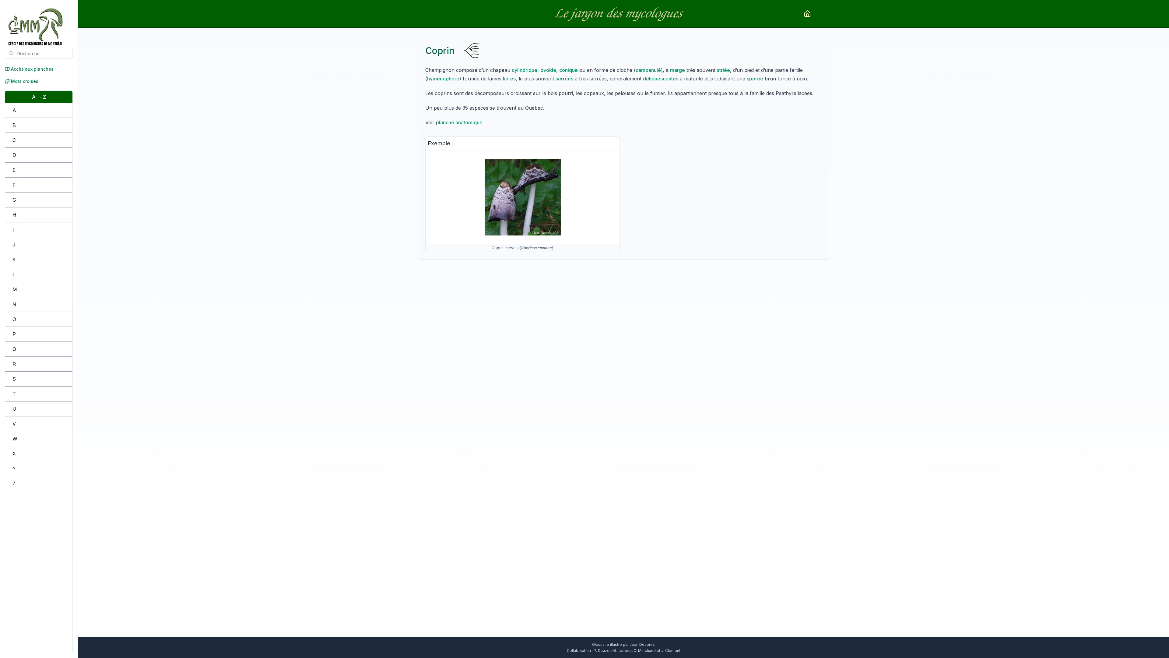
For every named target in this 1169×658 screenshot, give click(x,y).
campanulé (648, 70)
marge (677, 70)
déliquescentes (660, 79)
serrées (564, 79)
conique (568, 70)
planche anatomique (459, 122)
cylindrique (524, 70)
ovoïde (548, 70)
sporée (755, 79)
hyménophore (443, 79)
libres (509, 79)
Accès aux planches (32, 69)
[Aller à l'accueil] (807, 13)
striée (723, 70)
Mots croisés (24, 81)
